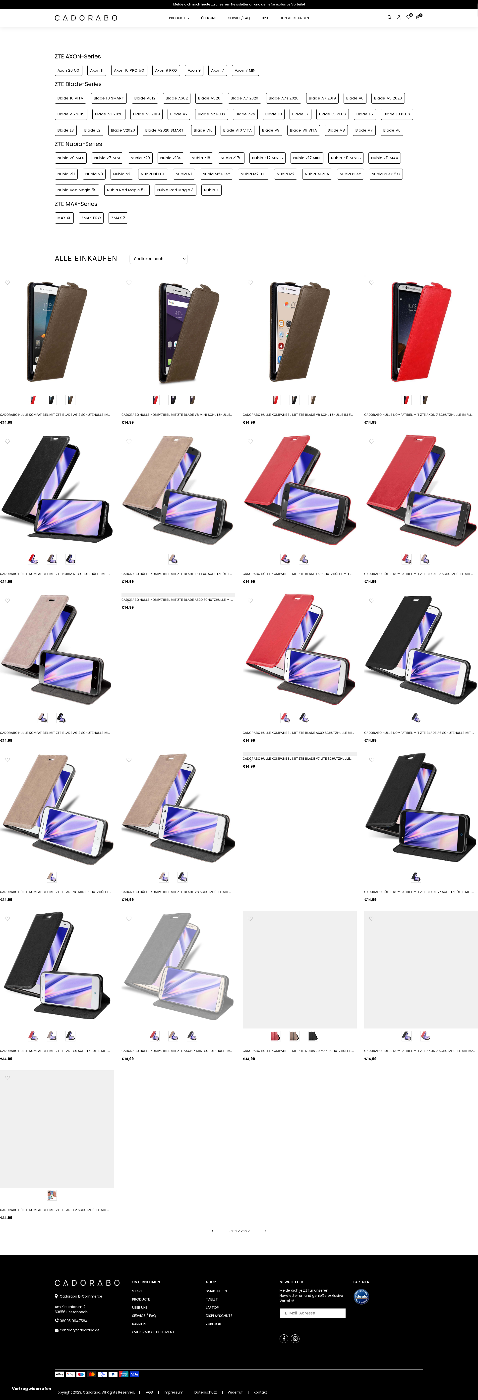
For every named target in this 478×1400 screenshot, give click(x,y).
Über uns (140, 1307)
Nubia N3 (94, 174)
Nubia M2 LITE (253, 174)
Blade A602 (177, 98)
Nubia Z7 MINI (107, 157)
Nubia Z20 (140, 157)
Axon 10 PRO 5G (129, 70)
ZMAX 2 (118, 217)
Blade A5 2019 (71, 114)
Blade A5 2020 (388, 98)
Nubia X (211, 189)
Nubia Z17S (231, 157)
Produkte (141, 1299)
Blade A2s (245, 114)
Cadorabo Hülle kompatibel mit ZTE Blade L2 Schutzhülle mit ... (55, 1210)
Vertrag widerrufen (31, 1388)
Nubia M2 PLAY (217, 174)
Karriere (139, 1323)
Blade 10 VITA (70, 98)
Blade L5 (365, 114)
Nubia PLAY (350, 174)
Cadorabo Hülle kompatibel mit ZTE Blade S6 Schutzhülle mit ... (55, 1051)
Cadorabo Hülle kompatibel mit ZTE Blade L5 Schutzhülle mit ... (297, 574)
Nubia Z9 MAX (71, 157)
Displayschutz (219, 1315)
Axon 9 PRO (166, 70)
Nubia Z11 (66, 174)
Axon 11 (97, 70)
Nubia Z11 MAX (384, 157)
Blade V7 (364, 130)
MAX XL (64, 217)
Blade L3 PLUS (397, 114)
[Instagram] (295, 1338)
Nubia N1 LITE (153, 174)
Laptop (212, 1307)
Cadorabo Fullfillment (153, 1332)
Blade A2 (178, 114)
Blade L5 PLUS (332, 114)
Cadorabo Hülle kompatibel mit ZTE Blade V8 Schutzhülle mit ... (176, 892)
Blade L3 (66, 130)
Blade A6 (355, 98)
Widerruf (236, 1392)
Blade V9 (271, 130)
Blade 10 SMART (109, 98)
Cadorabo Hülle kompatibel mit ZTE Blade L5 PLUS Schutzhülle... (177, 574)
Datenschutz (206, 1392)
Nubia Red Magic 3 (175, 189)
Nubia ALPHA (317, 174)
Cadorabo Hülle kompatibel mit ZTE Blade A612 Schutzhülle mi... (55, 733)
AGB (149, 1392)
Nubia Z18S (170, 157)
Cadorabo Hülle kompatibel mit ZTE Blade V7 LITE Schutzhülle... (297, 758)
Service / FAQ (144, 1315)
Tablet (212, 1299)
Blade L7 (300, 114)
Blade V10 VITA (237, 130)
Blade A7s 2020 (284, 98)
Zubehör (213, 1323)
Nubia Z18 (201, 157)
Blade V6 (392, 130)
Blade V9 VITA (303, 130)
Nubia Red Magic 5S (77, 189)
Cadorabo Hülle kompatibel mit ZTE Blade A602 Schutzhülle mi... (298, 733)
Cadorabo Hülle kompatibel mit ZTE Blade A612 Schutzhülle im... (55, 415)
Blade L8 (273, 114)
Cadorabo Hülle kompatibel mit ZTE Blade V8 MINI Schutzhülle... (177, 415)
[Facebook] (284, 1338)
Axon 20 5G (69, 70)
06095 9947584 (74, 1320)
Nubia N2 (121, 174)
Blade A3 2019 (146, 114)
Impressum (174, 1392)
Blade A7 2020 (244, 98)
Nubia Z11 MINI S (346, 157)
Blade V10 (203, 130)
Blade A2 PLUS (211, 114)
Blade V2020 (123, 130)
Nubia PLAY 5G (386, 174)
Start (137, 1291)
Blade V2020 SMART (164, 130)
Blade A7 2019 (322, 98)
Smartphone (217, 1291)
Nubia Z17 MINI (306, 157)
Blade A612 (144, 98)
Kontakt (260, 1392)
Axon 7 (217, 70)
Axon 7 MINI (246, 70)
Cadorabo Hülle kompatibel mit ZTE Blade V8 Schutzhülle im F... (298, 415)
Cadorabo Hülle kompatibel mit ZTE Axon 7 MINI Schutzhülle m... (177, 1051)
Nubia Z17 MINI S (267, 157)
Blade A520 (209, 98)
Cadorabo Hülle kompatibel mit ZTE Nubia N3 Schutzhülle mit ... (55, 574)
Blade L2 (92, 130)
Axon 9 (194, 70)
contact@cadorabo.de (80, 1330)
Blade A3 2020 (109, 114)
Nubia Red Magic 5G (127, 189)
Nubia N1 (184, 174)
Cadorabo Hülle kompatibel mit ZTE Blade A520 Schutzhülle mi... (177, 600)
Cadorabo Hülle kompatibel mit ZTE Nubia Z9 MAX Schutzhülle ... (298, 1051)
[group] (57, 332)
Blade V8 (336, 130)
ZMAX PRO (91, 217)
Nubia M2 (286, 174)
